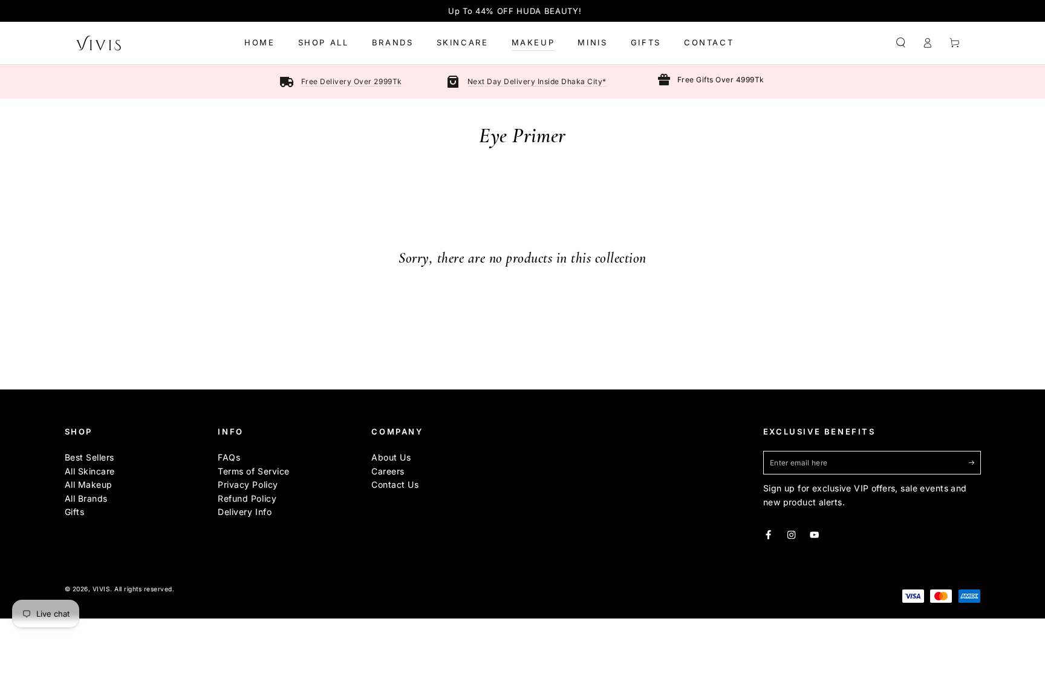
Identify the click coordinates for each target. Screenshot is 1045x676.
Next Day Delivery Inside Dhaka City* (537, 81)
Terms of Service (253, 471)
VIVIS (102, 588)
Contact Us (394, 484)
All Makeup (88, 484)
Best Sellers (89, 457)
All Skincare (90, 471)
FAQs (229, 457)
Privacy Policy (248, 484)
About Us (391, 457)
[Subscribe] (975, 462)
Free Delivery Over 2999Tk (351, 81)
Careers (388, 471)
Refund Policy (247, 498)
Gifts (75, 512)
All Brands (86, 498)
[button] (901, 42)
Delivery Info (245, 512)
